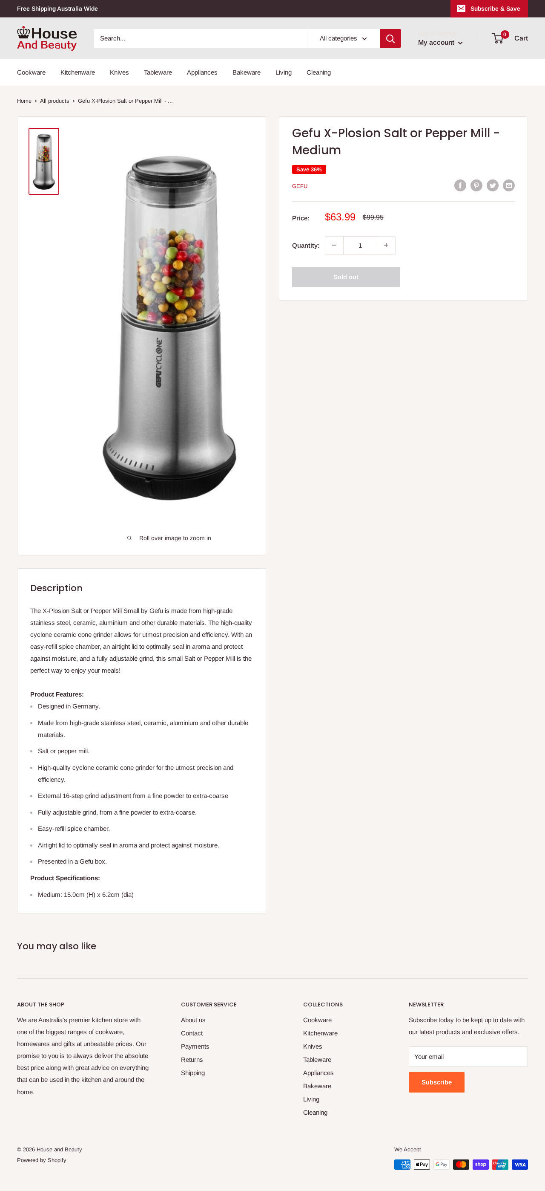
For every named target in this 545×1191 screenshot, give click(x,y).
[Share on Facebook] (460, 185)
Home (24, 101)
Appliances (202, 72)
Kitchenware (77, 72)
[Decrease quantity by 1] (334, 245)
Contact (192, 1033)
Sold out (346, 276)
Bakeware (246, 72)
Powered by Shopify (41, 1160)
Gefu (299, 186)
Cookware (31, 72)
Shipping (193, 1072)
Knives (119, 72)
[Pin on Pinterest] (476, 185)
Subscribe (437, 1082)
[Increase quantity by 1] (386, 245)
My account (437, 42)
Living (283, 72)
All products (54, 101)
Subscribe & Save (495, 8)
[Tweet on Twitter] (493, 185)
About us (193, 1019)
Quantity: (306, 245)
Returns (192, 1059)
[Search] (390, 38)
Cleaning (319, 72)
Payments (195, 1046)
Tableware (158, 72)
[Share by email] (509, 185)
